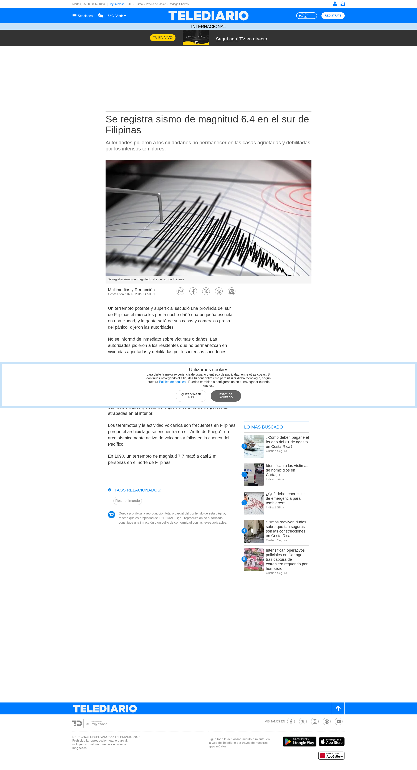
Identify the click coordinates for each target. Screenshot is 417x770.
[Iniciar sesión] (335, 4)
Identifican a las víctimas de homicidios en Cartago (287, 470)
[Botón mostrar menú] (83, 15)
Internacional (208, 26)
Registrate (333, 15)
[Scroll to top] (338, 708)
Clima (139, 4)
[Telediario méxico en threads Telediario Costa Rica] (327, 721)
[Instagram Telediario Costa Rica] (315, 721)
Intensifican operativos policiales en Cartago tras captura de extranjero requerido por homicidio (287, 559)
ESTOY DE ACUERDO (226, 396)
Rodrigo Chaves (179, 4)
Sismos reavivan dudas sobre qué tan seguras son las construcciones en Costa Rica (286, 529)
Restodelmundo (127, 501)
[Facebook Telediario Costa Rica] (291, 721)
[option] (208, 222)
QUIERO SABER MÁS (191, 396)
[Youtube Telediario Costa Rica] (339, 721)
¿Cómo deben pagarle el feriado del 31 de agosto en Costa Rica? (287, 442)
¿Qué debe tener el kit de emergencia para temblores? (285, 498)
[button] (180, 291)
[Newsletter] (342, 5)
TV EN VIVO (305, 15)
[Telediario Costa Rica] (208, 15)
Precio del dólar (155, 4)
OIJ (130, 4)
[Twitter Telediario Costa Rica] (303, 721)
